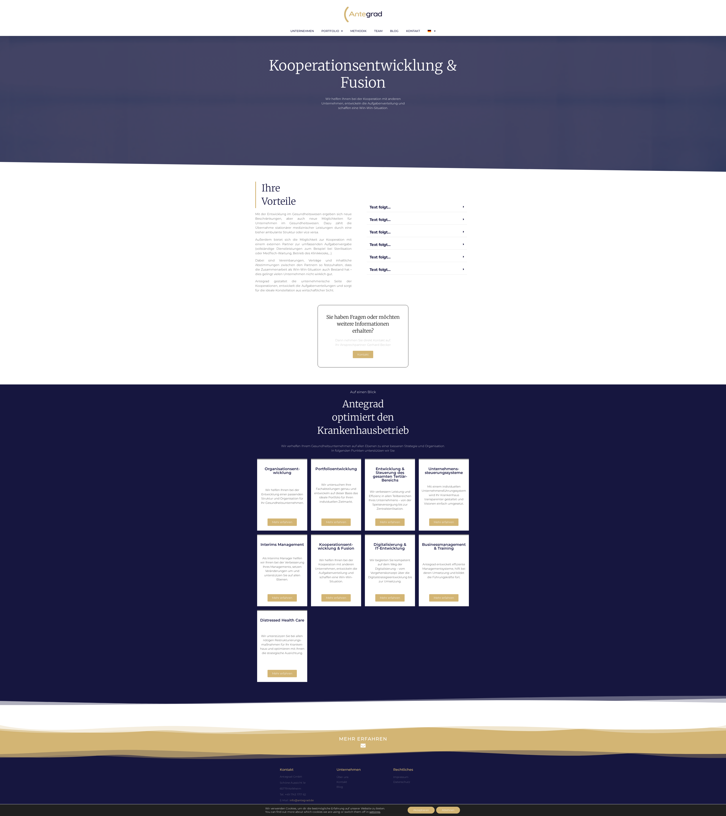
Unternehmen (302, 31)
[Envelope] (363, 745)
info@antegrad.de (302, 800)
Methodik (358, 31)
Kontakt (413, 31)
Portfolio (330, 31)
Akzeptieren (421, 810)
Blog (394, 31)
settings (374, 812)
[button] (417, 207)
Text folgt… (380, 207)
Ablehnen (448, 810)
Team (378, 31)
